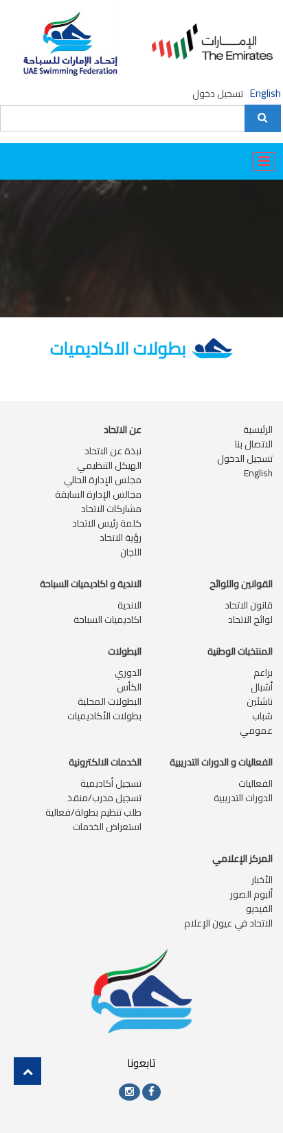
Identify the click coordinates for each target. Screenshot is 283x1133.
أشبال (262, 687)
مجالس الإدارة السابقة (98, 494)
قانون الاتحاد (249, 605)
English (265, 94)
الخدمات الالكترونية (105, 762)
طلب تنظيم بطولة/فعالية (93, 812)
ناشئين (260, 701)
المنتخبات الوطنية (240, 651)
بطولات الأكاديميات (104, 716)
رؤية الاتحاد (121, 538)
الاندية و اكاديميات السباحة (91, 584)
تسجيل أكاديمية (111, 783)
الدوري (128, 672)
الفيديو (259, 909)
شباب (262, 716)
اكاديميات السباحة (107, 619)
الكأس (129, 687)
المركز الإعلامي (242, 858)
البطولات (125, 651)
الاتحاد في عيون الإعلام (228, 923)
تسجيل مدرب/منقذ (104, 798)
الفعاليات (255, 783)
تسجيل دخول (217, 94)
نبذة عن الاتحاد (113, 451)
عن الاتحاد (123, 429)
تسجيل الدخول (245, 458)
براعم (263, 672)
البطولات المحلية (110, 701)
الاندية (129, 605)
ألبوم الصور (251, 894)
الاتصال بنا (254, 444)
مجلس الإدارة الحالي (103, 480)
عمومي (256, 730)
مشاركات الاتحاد (111, 509)
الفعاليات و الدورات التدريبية (221, 762)
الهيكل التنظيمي (109, 465)
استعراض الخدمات (107, 827)
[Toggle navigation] (264, 161)
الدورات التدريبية (243, 798)
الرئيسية (258, 429)
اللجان (131, 552)
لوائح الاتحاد (250, 619)
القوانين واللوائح (241, 584)
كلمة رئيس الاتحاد (107, 523)
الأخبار (262, 880)
